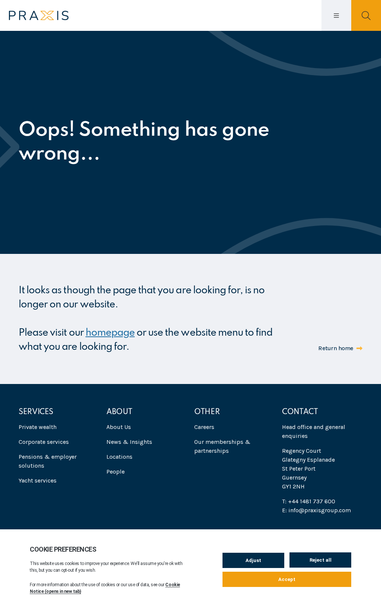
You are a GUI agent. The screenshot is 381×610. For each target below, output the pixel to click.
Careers (204, 426)
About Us (118, 426)
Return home (335, 348)
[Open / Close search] (366, 15)
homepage (110, 333)
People (115, 471)
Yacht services (38, 480)
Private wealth (38, 426)
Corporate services (44, 441)
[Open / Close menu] (336, 15)
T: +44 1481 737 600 (308, 501)
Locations (119, 456)
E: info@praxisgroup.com (316, 510)
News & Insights (129, 441)
